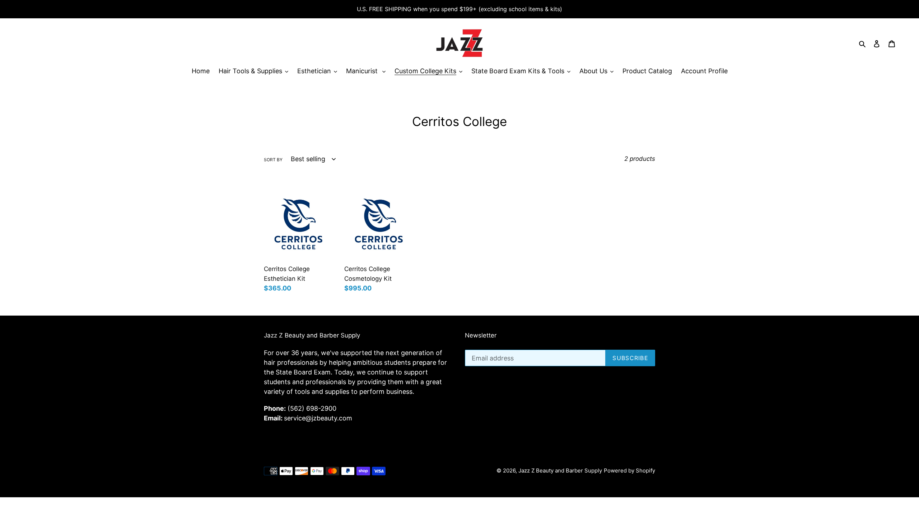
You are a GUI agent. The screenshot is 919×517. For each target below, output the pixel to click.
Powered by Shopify (629, 470)
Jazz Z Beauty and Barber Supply (560, 470)
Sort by (273, 159)
